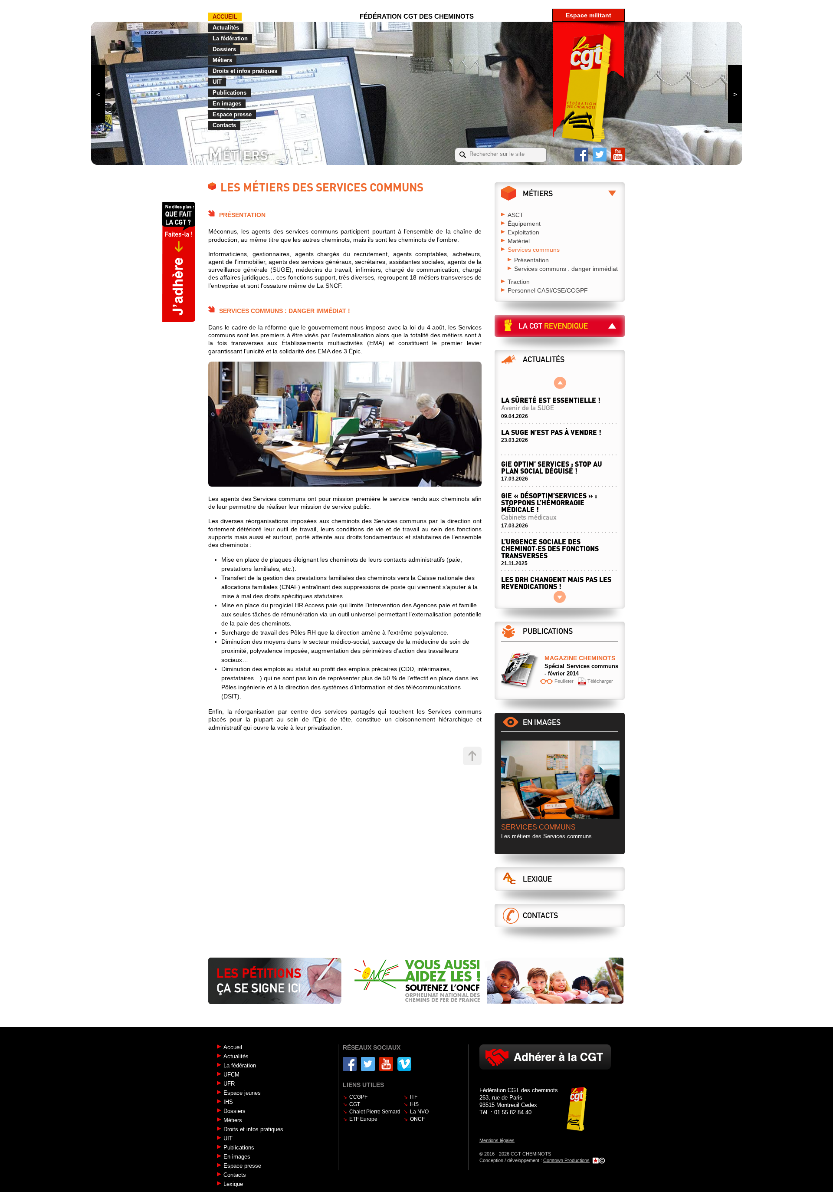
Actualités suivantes (560, 597)
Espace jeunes (242, 1093)
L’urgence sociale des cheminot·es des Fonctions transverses (550, 548)
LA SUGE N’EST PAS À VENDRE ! (551, 432)
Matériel (519, 240)
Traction (519, 281)
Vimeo (404, 1064)
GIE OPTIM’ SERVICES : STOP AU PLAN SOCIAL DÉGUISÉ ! (551, 467)
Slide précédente (98, 94)
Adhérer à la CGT (545, 1057)
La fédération (230, 38)
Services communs (534, 249)
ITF (413, 1097)
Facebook (581, 154)
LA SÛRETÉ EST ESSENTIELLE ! (550, 403)
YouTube (618, 154)
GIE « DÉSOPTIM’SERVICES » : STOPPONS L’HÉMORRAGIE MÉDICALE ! (549, 506)
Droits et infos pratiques (245, 71)
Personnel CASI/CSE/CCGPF (548, 290)
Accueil (225, 16)
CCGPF (358, 1097)
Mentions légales (497, 1140)
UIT (217, 82)
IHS (228, 1102)
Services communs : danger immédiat (566, 268)
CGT (354, 1104)
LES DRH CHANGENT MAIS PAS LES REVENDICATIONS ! (556, 586)
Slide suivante (735, 94)
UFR (229, 1083)
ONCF (417, 1119)
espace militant (588, 15)
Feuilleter (564, 681)
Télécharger (600, 681)
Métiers (222, 60)
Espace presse (232, 114)
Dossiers (224, 49)
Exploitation (523, 232)
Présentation (531, 260)
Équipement (524, 223)
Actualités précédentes (560, 383)
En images (227, 103)
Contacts (224, 125)
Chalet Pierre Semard (374, 1112)
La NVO (419, 1112)
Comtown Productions (566, 1160)
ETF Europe (363, 1119)
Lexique (537, 879)
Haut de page (472, 756)
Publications (229, 92)
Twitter (600, 154)
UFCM (231, 1074)
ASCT (516, 214)
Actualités (226, 27)
